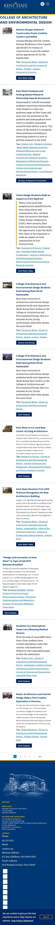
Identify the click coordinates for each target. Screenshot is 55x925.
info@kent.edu (8, 848)
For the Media (7, 810)
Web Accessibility (8, 829)
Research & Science (43, 144)
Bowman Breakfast (17, 590)
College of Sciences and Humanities (33, 164)
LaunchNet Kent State (26, 675)
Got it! (46, 916)
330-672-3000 (8, 840)
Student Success (31, 736)
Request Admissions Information (14, 808)
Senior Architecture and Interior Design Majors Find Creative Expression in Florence (33, 697)
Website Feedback (9, 812)
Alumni (37, 69)
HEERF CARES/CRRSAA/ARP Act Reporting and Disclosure (24, 823)
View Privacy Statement (22, 920)
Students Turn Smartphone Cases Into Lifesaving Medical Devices (32, 629)
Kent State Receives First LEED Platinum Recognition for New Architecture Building (32, 492)
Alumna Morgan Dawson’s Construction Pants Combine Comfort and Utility (31, 33)
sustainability (31, 528)
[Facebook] (5, 871)
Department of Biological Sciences (32, 161)
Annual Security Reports (11, 819)
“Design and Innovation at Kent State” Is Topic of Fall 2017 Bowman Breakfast (20, 561)
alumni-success (31, 337)
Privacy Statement (9, 825)
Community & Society (26, 72)
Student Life (27, 144)
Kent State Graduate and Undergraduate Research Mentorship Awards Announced (33, 94)
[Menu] (47, 4)
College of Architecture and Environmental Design (32, 65)
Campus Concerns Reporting (13, 821)
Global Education (29, 730)
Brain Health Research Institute (32, 147)
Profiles (28, 69)
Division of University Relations (18, 604)
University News (29, 62)
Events (30, 590)
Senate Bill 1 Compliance (11, 827)
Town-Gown (8, 607)
